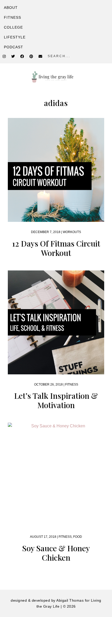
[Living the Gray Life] (56, 77)
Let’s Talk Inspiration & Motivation (56, 400)
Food (77, 537)
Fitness (71, 384)
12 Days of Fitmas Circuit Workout (56, 248)
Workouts (72, 232)
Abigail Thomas (70, 600)
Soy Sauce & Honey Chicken (56, 553)
